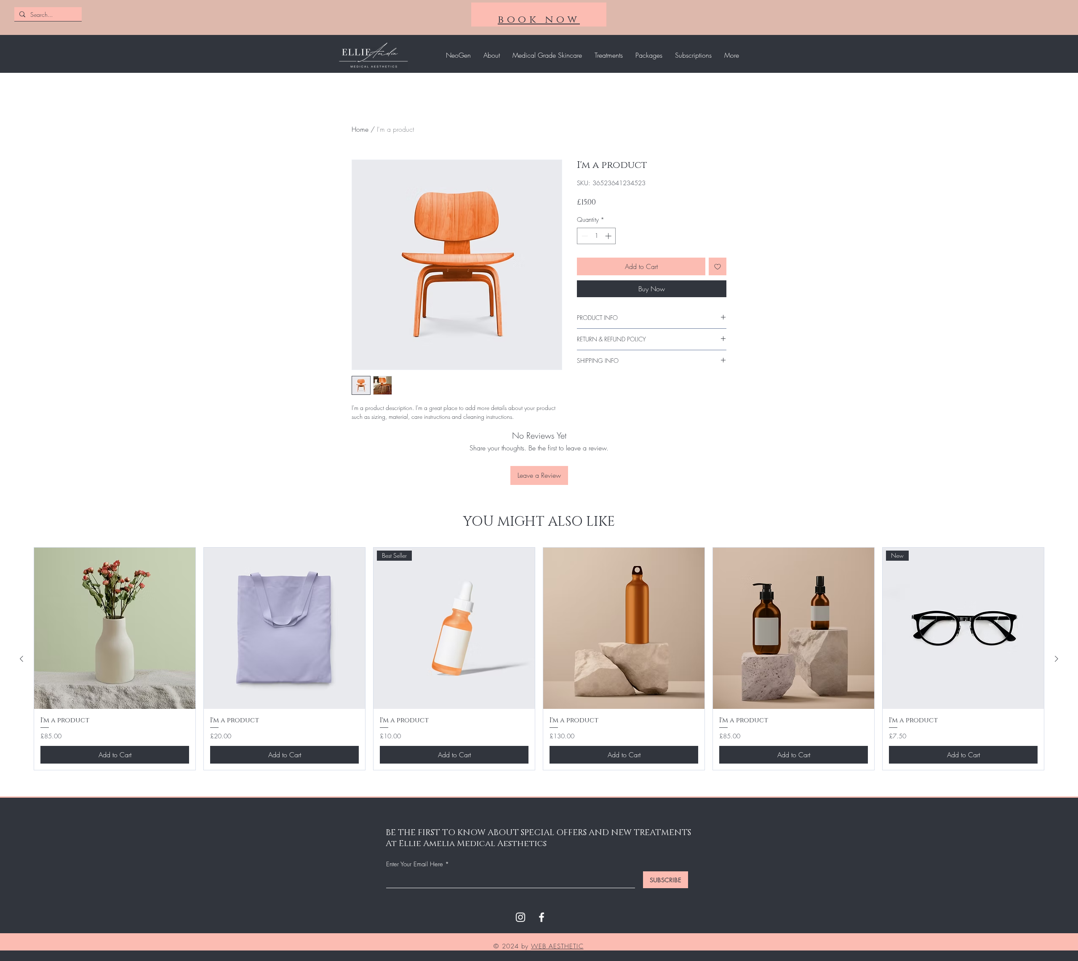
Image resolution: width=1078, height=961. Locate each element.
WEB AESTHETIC (557, 946)
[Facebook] (541, 917)
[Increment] (609, 236)
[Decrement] (584, 236)
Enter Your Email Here (414, 864)
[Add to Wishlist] (717, 266)
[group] (539, 659)
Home (360, 129)
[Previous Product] (21, 659)
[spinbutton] (596, 236)
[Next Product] (1056, 659)
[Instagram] (520, 917)
